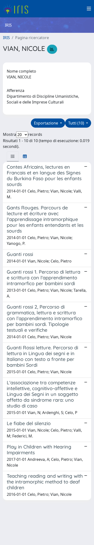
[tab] (13, 156)
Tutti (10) (76, 123)
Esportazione (46, 123)
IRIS (6, 37)
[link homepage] (17, 8)
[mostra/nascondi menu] (89, 8)
